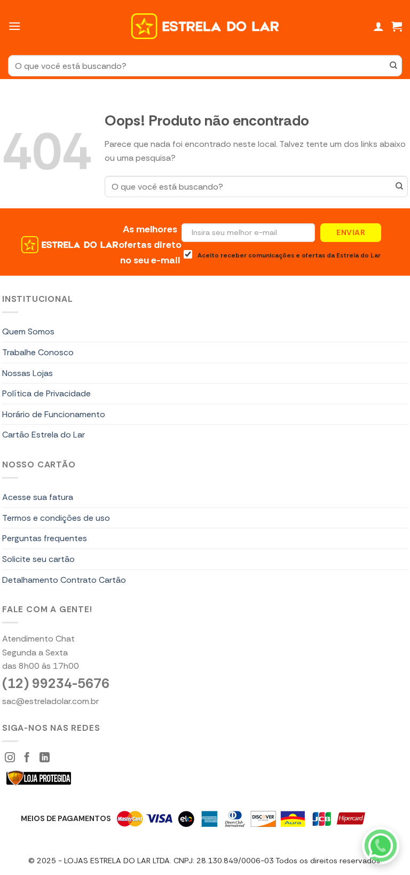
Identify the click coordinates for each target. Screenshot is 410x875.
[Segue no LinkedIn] (45, 758)
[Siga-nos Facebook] (27, 758)
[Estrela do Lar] (205, 26)
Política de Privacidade (46, 393)
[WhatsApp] (380, 845)
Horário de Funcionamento (53, 414)
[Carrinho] (396, 26)
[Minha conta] (378, 26)
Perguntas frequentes (44, 538)
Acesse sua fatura (37, 497)
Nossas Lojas (27, 373)
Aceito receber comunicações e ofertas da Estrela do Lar (289, 255)
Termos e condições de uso (56, 518)
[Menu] (14, 26)
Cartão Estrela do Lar (43, 434)
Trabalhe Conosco (38, 352)
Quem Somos (28, 331)
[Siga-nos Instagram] (10, 758)
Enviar (350, 232)
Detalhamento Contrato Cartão (64, 579)
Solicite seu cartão (38, 559)
